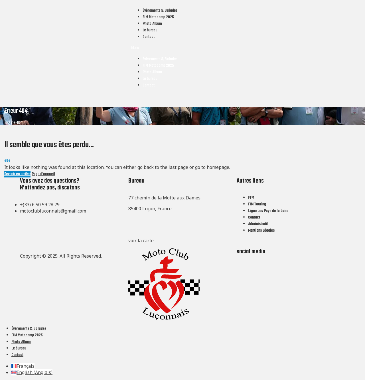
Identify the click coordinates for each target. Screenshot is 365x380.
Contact (149, 37)
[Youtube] (259, 262)
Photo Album (152, 24)
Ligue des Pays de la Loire (268, 211)
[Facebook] (244, 262)
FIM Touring (257, 204)
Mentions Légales (261, 230)
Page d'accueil (43, 174)
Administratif (258, 224)
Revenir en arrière (17, 174)
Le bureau (150, 30)
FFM (251, 198)
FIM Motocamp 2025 (158, 17)
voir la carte (141, 240)
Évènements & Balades (160, 10)
